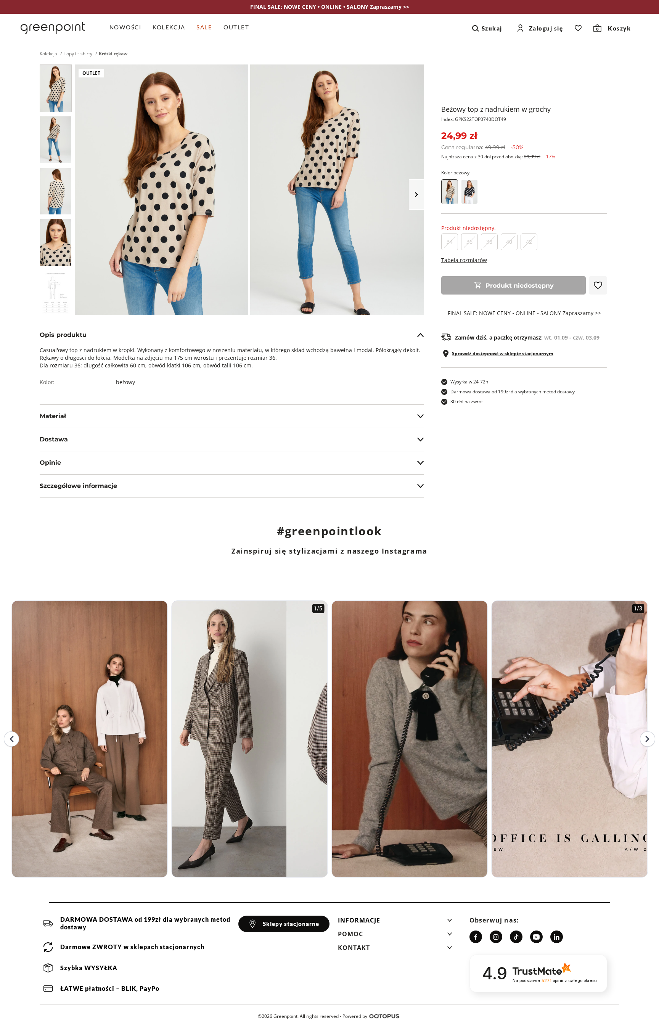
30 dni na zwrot (466, 401)
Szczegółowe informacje (78, 485)
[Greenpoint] (53, 28)
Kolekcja (48, 54)
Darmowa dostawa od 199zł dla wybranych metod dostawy (512, 391)
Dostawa (54, 439)
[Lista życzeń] (578, 28)
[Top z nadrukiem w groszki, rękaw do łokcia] (469, 191)
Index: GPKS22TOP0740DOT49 (473, 119)
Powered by (354, 1016)
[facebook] (475, 937)
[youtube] (536, 937)
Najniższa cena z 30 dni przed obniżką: (498, 156)
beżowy (125, 382)
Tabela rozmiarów (464, 260)
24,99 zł (459, 135)
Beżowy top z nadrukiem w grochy (496, 109)
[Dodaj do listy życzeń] (598, 285)
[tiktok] (516, 937)
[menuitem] (128, 28)
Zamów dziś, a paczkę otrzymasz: (527, 337)
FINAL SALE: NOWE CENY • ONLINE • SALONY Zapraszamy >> (524, 313)
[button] (395, 922)
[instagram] (496, 937)
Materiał (53, 416)
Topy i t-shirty (78, 54)
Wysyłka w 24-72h (469, 381)
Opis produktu (63, 334)
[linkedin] (556, 937)
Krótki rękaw (113, 54)
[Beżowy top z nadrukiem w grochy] (56, 88)
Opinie (50, 462)
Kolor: (455, 172)
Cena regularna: (482, 147)
